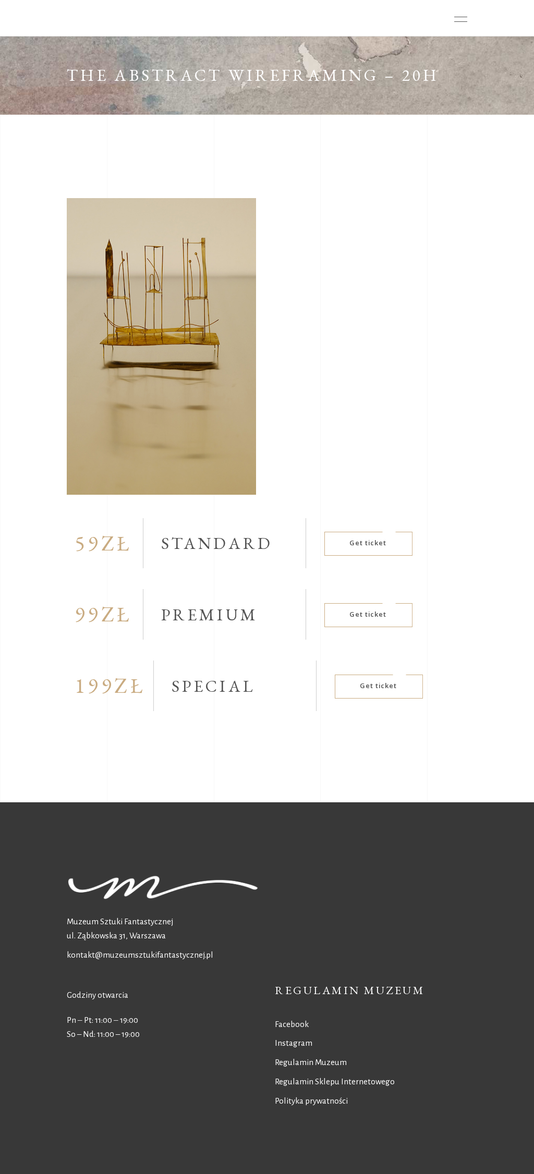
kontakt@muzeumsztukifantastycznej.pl (140, 954)
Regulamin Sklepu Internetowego (335, 1081)
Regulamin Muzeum (311, 1062)
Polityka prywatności (311, 1100)
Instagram (293, 1042)
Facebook (292, 1024)
